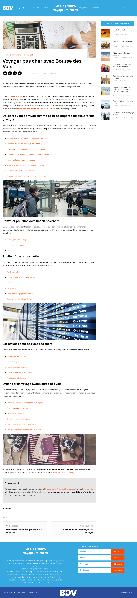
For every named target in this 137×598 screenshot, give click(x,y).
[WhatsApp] (14, 73)
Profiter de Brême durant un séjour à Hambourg (26, 149)
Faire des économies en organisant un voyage (25, 403)
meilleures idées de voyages (63, 472)
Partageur (96, 8)
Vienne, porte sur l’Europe (17, 240)
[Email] (19, 73)
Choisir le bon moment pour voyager (21, 277)
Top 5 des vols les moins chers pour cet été (122, 31)
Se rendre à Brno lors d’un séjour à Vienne (23, 144)
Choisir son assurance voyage (18, 419)
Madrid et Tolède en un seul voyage (21, 160)
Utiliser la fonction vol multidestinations (22, 373)
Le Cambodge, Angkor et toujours (123, 42)
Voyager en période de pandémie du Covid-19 (25, 430)
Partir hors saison (14, 272)
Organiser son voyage (15, 413)
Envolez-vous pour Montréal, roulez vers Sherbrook (27, 176)
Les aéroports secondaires (17, 367)
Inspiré (36, 8)
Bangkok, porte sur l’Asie (16, 245)
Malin (45, 8)
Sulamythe (32, 73)
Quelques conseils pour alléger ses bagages (122, 65)
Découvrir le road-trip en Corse (19, 299)
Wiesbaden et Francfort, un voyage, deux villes (25, 165)
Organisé (83, 8)
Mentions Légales (127, 592)
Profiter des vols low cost (16, 378)
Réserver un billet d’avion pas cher (122, 54)
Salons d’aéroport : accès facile (123, 102)
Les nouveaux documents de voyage (21, 424)
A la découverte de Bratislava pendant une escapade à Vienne (31, 155)
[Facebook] (5, 73)
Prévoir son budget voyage (17, 408)
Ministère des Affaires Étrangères (59, 489)
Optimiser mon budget (21, 55)
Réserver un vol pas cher (16, 356)
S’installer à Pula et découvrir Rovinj (21, 171)
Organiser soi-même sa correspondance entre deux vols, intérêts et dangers (122, 90)
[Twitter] (9, 73)
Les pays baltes (13, 251)
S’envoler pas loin (14, 288)
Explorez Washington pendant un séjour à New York (27, 138)
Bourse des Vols (14, 96)
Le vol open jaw (13, 362)
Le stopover (11, 283)
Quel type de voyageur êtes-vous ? (20, 294)
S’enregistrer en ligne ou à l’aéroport (123, 77)
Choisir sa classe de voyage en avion (123, 113)
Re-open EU (87, 489)
